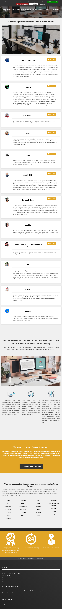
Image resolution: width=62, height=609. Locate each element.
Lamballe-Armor (23, 506)
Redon (38, 515)
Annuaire (4, 571)
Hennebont (23, 503)
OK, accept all (52, 2)
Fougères (8, 518)
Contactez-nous (5, 581)
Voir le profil (52, 59)
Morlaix (38, 503)
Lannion (23, 515)
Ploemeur (38, 506)
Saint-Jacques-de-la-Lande (54, 504)
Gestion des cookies (7, 577)
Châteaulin (8, 509)
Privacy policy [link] (42, 4)
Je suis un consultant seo (31, 466)
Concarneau (8, 512)
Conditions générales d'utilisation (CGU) (11, 573)
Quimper (38, 512)
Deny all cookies (23, 4)
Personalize (33, 4)
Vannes (54, 511)
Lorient (38, 500)
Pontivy (39, 509)
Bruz (8, 503)
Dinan (8, 515)
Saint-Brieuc (53, 500)
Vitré (53, 514)
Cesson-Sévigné (8, 506)
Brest (8, 500)
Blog (3, 579)
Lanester (23, 512)
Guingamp (23, 500)
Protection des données (7, 575)
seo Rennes (4, 595)
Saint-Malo (54, 508)
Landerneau (23, 509)
